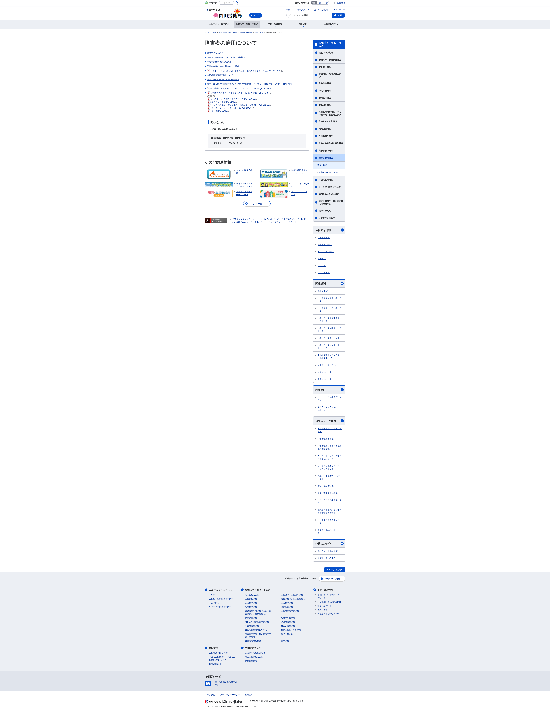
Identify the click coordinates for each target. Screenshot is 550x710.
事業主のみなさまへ (216, 53)
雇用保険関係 (325, 98)
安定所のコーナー (326, 379)
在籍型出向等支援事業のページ (330, 521)
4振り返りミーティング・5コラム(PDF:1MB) (230, 108)
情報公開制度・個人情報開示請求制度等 (331, 202)
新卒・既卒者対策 (326, 486)
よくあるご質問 (321, 10)
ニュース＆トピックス (220, 590)
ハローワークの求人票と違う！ (330, 398)
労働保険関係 (325, 83)
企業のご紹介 (323, 543)
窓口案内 (213, 648)
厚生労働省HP (324, 291)
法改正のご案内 (326, 52)
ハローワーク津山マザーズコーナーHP (330, 329)
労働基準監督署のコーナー (221, 599)
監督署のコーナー (326, 372)
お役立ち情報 (323, 230)
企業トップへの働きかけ (329, 558)
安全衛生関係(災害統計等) (329, 602)
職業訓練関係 (325, 129)
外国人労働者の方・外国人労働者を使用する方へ (222, 658)
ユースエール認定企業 (328, 551)
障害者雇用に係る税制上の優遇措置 (223, 79)
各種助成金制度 (326, 136)
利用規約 (249, 695)
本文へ (289, 10)
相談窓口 (320, 390)
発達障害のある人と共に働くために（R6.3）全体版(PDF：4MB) (239, 93)
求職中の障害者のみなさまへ (220, 62)
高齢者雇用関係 (326, 150)
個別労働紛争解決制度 (329, 194)
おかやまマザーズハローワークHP (330, 309)
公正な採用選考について (330, 187)
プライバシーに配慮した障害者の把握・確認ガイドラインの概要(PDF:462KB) (245, 71)
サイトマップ (339, 10)
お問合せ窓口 (215, 664)
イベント (213, 595)
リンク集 (322, 265)
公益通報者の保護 (327, 218)
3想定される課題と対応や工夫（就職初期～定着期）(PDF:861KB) (240, 105)
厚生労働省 (341, 3)
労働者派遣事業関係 (328, 121)
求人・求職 (322, 610)
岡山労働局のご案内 (254, 657)
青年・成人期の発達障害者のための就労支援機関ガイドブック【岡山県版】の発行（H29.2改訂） (251, 84)
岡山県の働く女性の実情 (328, 614)
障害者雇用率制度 (326, 439)
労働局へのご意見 (332, 578)
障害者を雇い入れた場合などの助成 (223, 66)
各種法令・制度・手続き (330, 44)
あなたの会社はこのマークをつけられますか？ (330, 467)
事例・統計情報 (325, 590)
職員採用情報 (251, 661)
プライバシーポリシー (230, 695)
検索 (340, 15)
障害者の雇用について (329, 172)
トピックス (214, 603)
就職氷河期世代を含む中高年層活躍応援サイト (330, 511)
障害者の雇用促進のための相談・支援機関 (226, 57)
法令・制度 (322, 165)
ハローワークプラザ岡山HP (330, 338)
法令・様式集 (325, 210)
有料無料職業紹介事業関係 (331, 143)
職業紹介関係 (325, 105)
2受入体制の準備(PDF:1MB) (223, 102)
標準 (313, 3)
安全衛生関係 (325, 67)
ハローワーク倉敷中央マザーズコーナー (330, 319)
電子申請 (322, 258)
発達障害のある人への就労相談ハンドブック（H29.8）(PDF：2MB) (241, 88)
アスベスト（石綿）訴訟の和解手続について (330, 457)
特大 (326, 3)
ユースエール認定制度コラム (330, 501)
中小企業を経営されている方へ (330, 430)
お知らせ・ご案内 (325, 421)
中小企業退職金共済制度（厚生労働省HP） (329, 356)
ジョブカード (324, 272)
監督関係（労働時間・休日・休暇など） (330, 596)
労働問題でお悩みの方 (219, 653)
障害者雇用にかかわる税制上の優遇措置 (330, 447)
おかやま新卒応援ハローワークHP (330, 299)
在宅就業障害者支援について (220, 75)
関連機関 (320, 283)
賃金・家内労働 (324, 606)
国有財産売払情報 (326, 251)
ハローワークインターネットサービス (330, 346)
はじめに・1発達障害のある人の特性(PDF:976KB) (233, 99)
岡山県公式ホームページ (329, 365)
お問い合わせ (303, 10)
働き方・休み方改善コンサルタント (330, 408)
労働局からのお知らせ (255, 653)
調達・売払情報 (325, 244)
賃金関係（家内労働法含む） (330, 75)
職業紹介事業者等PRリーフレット (330, 477)
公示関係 (285, 641)
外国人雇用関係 (326, 180)
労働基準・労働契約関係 (330, 60)
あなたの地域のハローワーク (330, 531)
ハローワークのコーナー (220, 607)
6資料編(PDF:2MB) (219, 111)
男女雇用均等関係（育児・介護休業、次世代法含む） (331, 113)
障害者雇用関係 (326, 158)
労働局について (253, 648)
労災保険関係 (325, 90)
